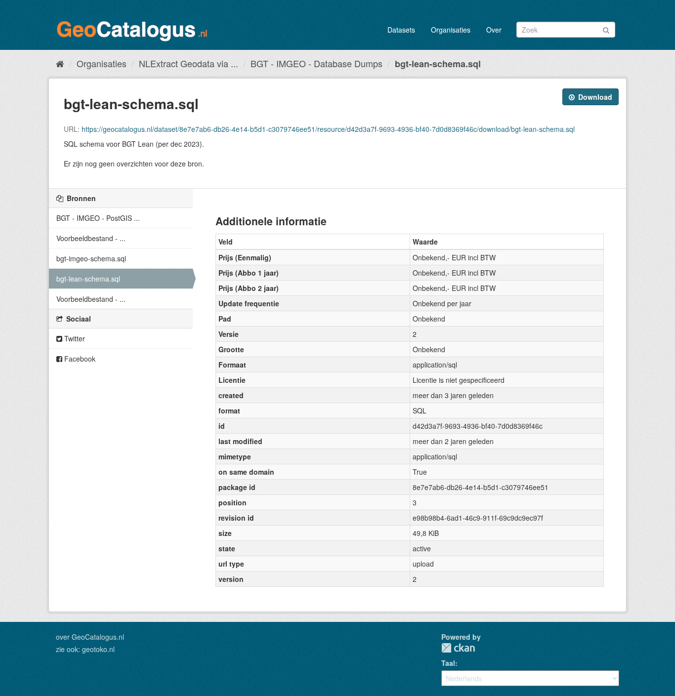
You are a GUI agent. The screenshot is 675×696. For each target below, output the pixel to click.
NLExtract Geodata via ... (188, 63)
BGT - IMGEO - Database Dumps (316, 63)
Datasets (401, 30)
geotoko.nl (98, 649)
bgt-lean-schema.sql (438, 63)
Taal (448, 663)
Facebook (78, 359)
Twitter (73, 338)
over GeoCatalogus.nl (90, 637)
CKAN (458, 648)
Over (494, 30)
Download (594, 97)
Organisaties (450, 30)
